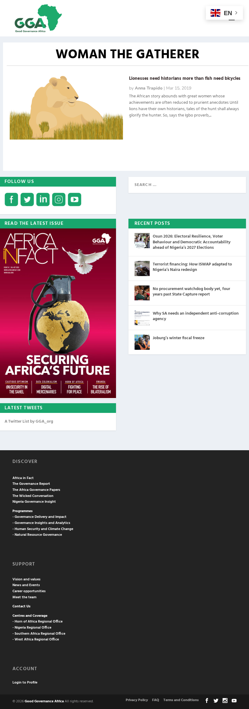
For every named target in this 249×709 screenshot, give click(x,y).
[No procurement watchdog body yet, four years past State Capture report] (142, 293)
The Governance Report (31, 484)
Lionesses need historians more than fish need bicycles (184, 78)
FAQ (155, 700)
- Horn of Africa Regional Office (37, 622)
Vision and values (26, 579)
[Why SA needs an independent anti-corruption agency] (142, 317)
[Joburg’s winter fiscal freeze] (142, 342)
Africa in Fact (23, 478)
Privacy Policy (137, 700)
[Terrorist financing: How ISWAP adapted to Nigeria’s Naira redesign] (142, 268)
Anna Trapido (148, 88)
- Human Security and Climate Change (42, 529)
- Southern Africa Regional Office (38, 634)
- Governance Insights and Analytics (41, 523)
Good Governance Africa (44, 701)
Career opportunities (29, 591)
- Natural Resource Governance (37, 535)
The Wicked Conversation (32, 496)
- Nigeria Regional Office (31, 628)
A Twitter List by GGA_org (29, 421)
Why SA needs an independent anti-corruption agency (196, 316)
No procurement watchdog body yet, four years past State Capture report (191, 291)
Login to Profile (24, 683)
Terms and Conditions (181, 700)
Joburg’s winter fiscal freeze (178, 338)
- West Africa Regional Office (35, 639)
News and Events (26, 585)
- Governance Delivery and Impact (39, 517)
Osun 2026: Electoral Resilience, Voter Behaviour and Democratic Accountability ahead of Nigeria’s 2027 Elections (191, 242)
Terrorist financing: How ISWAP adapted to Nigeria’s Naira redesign (192, 267)
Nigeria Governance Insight (34, 502)
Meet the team (24, 597)
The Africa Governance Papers (36, 490)
